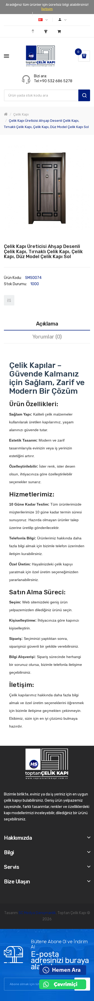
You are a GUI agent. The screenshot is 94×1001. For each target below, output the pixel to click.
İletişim (47, 9)
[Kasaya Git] (46, 31)
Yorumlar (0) (47, 337)
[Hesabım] (62, 19)
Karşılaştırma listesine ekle (9, 300)
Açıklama (47, 324)
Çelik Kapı (21, 114)
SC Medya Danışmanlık (37, 913)
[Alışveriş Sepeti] (59, 31)
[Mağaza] (33, 31)
